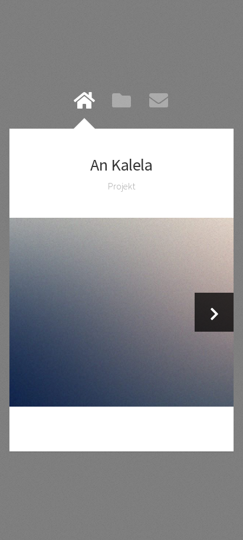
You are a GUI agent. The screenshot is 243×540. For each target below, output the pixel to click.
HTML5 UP (152, 428)
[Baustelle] (121, 312)
